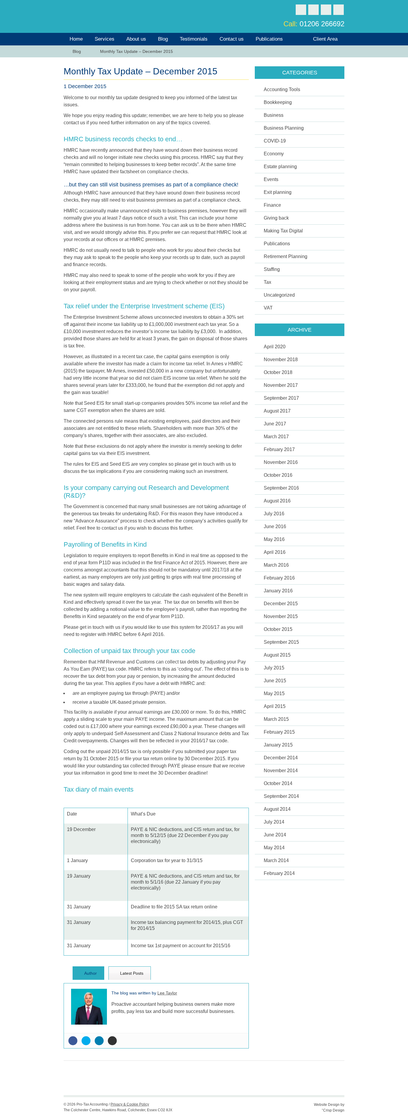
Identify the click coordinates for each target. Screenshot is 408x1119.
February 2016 (279, 577)
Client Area (325, 39)
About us (136, 39)
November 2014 (281, 770)
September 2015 (281, 642)
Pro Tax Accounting (95, 16)
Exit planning (278, 192)
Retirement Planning (285, 256)
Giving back (276, 217)
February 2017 (279, 449)
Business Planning (284, 128)
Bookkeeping (278, 102)
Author (90, 973)
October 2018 (278, 372)
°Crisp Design (333, 1110)
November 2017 (281, 385)
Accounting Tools (282, 89)
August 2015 (277, 654)
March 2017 (276, 436)
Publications (269, 39)
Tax (267, 282)
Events (271, 179)
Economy (274, 153)
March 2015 (276, 719)
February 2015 (279, 732)
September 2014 (281, 796)
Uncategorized (279, 295)
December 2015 (281, 603)
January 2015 (278, 744)
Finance (272, 205)
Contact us (232, 39)
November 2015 (281, 616)
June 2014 (275, 834)
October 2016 (278, 475)
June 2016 (275, 526)
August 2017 (277, 410)
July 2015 (274, 667)
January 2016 (278, 590)
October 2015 (278, 629)
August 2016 (277, 500)
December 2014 (281, 757)
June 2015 (275, 680)
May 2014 (274, 847)
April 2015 (275, 706)
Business (273, 115)
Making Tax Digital (283, 230)
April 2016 (275, 552)
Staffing (272, 269)
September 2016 (281, 487)
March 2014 (276, 860)
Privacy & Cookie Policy (130, 1104)
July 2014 (274, 821)
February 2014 (279, 873)
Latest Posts (131, 973)
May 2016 (274, 539)
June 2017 (275, 423)
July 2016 (274, 513)
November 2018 (281, 359)
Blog (163, 39)
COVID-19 (275, 140)
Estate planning (280, 166)
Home (76, 39)
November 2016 (281, 462)
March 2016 (276, 565)
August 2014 (277, 809)
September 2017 (281, 398)
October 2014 (278, 783)
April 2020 (275, 346)
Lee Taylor (167, 993)
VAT (268, 307)
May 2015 (274, 693)
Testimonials (194, 39)
